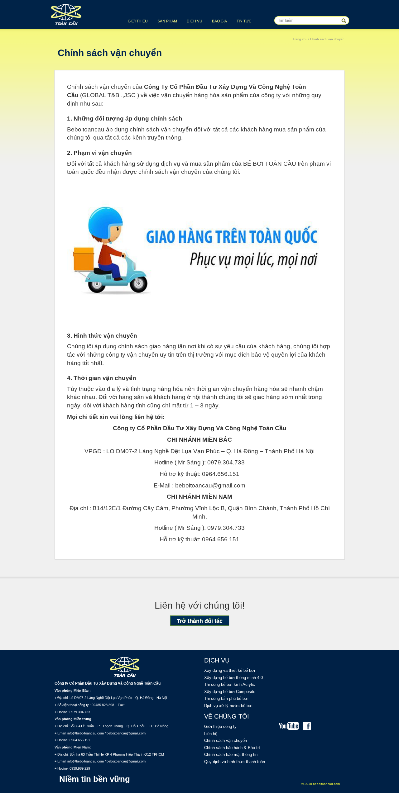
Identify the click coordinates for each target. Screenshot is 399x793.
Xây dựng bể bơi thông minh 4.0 (233, 677)
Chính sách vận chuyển (225, 740)
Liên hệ (210, 733)
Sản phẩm (167, 21)
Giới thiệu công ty (220, 726)
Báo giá (219, 21)
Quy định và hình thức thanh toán (234, 761)
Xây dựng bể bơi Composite (229, 691)
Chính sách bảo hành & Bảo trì (232, 747)
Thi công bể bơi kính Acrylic (229, 684)
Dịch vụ (194, 21)
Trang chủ (300, 39)
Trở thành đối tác (200, 621)
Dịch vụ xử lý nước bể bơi (228, 705)
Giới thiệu (138, 21)
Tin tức (244, 21)
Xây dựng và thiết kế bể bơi (229, 670)
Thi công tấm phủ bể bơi (226, 698)
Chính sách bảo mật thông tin (230, 754)
